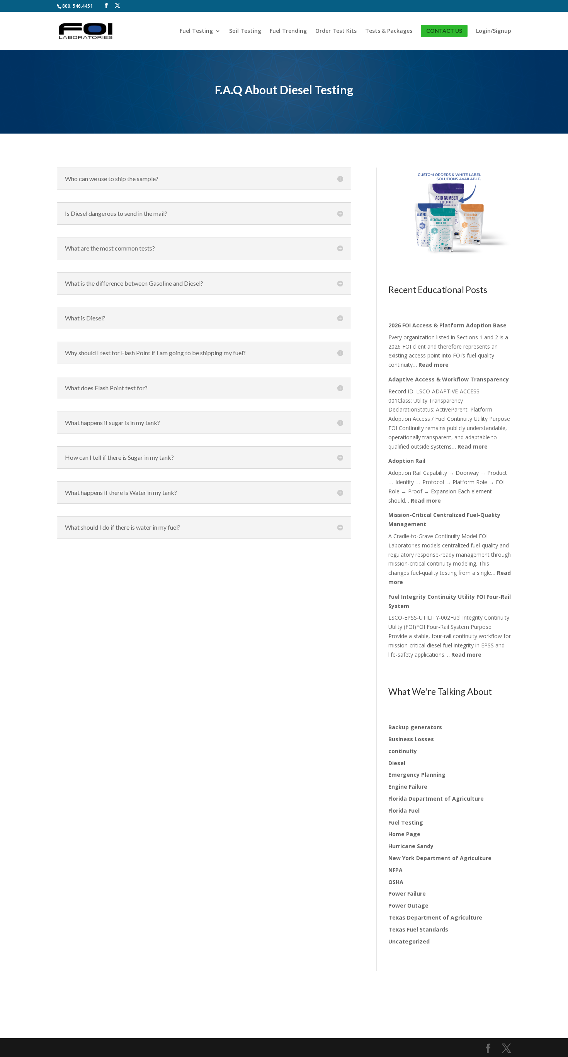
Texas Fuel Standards (418, 929)
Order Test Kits (336, 31)
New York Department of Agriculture (439, 858)
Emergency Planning (417, 774)
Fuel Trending (288, 31)
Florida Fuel (404, 810)
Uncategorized (409, 941)
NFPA (395, 870)
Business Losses (411, 739)
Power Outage (408, 905)
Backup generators (415, 727)
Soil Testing (245, 31)
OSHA (395, 882)
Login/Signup (493, 31)
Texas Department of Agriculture (435, 917)
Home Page (404, 834)
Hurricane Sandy (411, 846)
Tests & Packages (388, 31)
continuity (402, 751)
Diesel (396, 763)
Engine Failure (407, 786)
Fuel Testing (196, 31)
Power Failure (407, 893)
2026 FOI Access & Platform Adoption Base (447, 325)
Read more (433, 364)
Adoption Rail (406, 460)
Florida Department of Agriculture (436, 798)
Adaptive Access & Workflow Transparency (448, 379)
